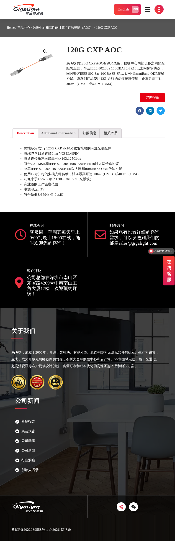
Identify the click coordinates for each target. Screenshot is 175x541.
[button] (152, 97)
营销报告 (28, 421)
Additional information (58, 133)
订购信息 (89, 133)
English (123, 9)
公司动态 (28, 441)
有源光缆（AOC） (80, 27)
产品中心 (23, 27)
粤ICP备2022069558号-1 (29, 529)
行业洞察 (28, 460)
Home (11, 27)
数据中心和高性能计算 (49, 27)
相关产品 (110, 133)
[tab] (25, 133)
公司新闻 (28, 450)
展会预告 (28, 431)
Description (25, 133)
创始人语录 (30, 470)
